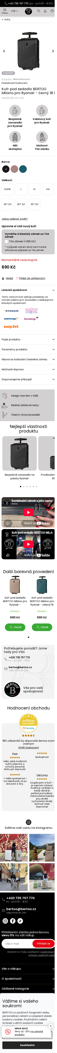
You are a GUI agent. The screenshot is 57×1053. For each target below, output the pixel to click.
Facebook (12, 921)
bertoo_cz (5, 921)
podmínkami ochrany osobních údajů (41, 953)
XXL (48, 189)
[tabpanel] (20, 458)
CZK (13, 11)
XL (34, 189)
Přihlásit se (43, 943)
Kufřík (7, 189)
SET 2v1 (7, 204)
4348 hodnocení (28, 747)
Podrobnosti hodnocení (14, 83)
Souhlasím (27, 1045)
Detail (17, 627)
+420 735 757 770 (19, 657)
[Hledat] (39, 11)
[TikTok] (20, 921)
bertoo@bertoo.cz (20, 667)
